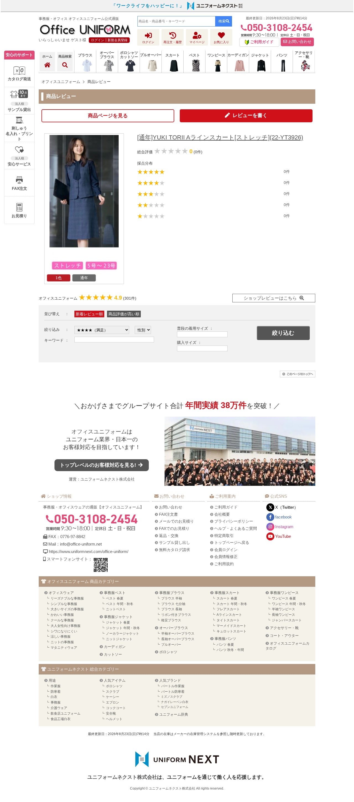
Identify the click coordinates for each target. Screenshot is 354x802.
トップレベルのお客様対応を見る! (98, 465)
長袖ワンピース (283, 615)
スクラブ (112, 692)
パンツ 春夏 (225, 645)
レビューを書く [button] (250, 115)
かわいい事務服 (62, 615)
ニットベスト (116, 609)
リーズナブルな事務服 (67, 598)
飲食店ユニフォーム (65, 713)
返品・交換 (168, 535)
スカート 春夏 (227, 598)
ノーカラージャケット (122, 633)
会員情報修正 (226, 556)
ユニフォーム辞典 (173, 714)
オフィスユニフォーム (99, 432)
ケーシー (112, 697)
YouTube (283, 536)
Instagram (284, 526)
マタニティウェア (64, 648)
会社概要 (222, 514)
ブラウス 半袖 (171, 598)
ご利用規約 (224, 564)
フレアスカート (228, 609)
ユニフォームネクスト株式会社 (107, 479)
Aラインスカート (229, 615)
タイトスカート (228, 620)
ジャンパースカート (287, 620)
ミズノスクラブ (171, 696)
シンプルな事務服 (64, 604)
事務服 (56, 702)
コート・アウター (284, 636)
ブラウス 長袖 (171, 609)
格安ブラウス (171, 620)
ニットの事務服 (62, 642)
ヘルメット (114, 719)
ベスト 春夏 (114, 598)
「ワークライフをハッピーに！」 (147, 5)
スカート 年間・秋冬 (232, 604)
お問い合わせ (299, 42)
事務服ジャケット (118, 617)
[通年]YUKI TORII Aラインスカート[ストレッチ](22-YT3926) (220, 137)
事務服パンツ (225, 639)
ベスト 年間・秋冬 (119, 604)
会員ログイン (226, 549)
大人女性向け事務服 (65, 626)
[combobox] (176, 21)
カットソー (113, 654)
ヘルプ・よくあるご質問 (235, 528)
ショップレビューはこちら (270, 298)
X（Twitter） (286, 507)
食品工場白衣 (61, 719)
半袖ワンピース (283, 609)
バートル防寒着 (172, 692)
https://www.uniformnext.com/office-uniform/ (88, 551)
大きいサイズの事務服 (67, 609)
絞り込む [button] (283, 333)
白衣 (54, 697)
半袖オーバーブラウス (177, 633)
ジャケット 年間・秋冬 (123, 628)
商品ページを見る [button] (108, 115)
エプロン (112, 702)
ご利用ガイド (226, 507)
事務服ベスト (115, 593)
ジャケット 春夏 (118, 622)
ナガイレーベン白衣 (174, 702)
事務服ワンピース (284, 593)
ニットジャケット (119, 639)
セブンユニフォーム (174, 706)
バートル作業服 (172, 686)
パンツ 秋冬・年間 (230, 650)
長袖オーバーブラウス (177, 639)
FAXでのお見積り (174, 528)
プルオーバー (171, 645)
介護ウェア (59, 708)
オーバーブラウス (173, 628)
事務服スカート (227, 593)
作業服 (56, 686)
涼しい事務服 (61, 637)
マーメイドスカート (231, 626)
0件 (287, 171)
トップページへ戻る (231, 542)
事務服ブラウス (171, 593)
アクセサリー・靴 (284, 628)
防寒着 (56, 692)
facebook (283, 517)
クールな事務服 (62, 620)
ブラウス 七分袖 (173, 604)
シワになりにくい (64, 631)
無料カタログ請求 (174, 549)
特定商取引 (224, 535)
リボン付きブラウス (176, 615)
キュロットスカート (231, 631)
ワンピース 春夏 (284, 598)
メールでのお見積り (176, 521)
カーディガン (115, 647)
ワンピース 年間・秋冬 (289, 604)
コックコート (116, 708)
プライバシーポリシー (233, 521)
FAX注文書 (168, 514)
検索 (222, 21)
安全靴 (111, 713)
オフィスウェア (61, 593)
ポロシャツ (168, 652)
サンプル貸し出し (174, 542)
